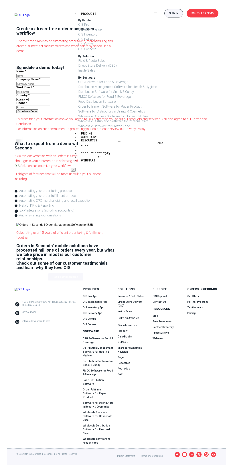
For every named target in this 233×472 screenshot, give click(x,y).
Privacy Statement (126, 456)
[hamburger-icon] (155, 12)
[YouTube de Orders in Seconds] (213, 454)
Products (88, 13)
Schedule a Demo (27, 111)
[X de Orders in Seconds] (199, 454)
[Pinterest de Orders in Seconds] (206, 454)
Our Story (89, 137)
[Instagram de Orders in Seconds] (184, 454)
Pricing (86, 133)
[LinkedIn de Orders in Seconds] (192, 454)
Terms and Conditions (152, 456)
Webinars (88, 160)
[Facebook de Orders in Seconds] (177, 454)
